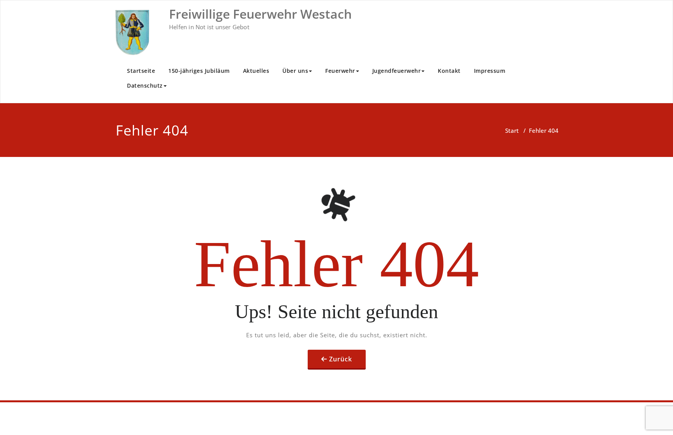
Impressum (490, 70)
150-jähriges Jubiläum (199, 70)
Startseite (141, 70)
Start (512, 130)
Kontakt (449, 70)
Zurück (340, 359)
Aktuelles (256, 70)
